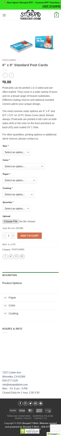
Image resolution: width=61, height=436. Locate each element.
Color (6, 160)
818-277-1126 (10, 380)
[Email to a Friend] (16, 256)
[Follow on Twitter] (30, 403)
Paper (6, 174)
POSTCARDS (9, 60)
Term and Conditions (19, 416)
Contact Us (40, 418)
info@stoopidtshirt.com (15, 384)
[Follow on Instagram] (25, 403)
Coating (8, 188)
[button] (4, 15)
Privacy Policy (23, 418)
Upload (6, 216)
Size (5, 146)
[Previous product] (11, 75)
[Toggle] (5, 298)
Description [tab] (9, 275)
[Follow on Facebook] (20, 403)
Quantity (8, 202)
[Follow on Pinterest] (40, 403)
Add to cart (29, 235)
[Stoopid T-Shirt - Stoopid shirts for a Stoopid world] (30, 15)
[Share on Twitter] (10, 256)
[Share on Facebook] (5, 256)
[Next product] (5, 75)
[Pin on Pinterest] (22, 256)
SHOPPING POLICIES (43, 416)
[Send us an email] (35, 403)
